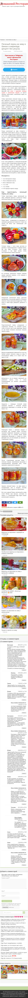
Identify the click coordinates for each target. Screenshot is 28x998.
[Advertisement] (14, 23)
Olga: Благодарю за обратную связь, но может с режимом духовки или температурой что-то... (13, 920)
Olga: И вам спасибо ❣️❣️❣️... (9, 956)
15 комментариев (7, 51)
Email (3, 896)
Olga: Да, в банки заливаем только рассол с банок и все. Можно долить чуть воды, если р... (13, 927)
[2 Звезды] (3, 507)
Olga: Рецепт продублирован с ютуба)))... (11, 943)
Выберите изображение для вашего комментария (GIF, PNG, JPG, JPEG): (11, 904)
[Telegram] (14, 502)
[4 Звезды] (5, 507)
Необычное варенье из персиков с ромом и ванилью (13, 552)
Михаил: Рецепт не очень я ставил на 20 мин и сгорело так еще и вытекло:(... (13, 923)
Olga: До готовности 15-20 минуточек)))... (11, 958)
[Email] (20, 502)
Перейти (15, 69)
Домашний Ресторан (14, 4)
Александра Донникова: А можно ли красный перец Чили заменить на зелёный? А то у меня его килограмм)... (13, 949)
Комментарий (6, 878)
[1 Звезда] (2, 507)
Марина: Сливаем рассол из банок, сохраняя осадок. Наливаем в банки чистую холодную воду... (13, 940)
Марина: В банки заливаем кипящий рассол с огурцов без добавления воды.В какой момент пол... (13, 935)
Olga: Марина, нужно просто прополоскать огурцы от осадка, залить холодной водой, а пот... (14, 930)
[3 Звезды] (4, 507)
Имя (3, 891)
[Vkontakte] (9, 502)
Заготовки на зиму (11, 39)
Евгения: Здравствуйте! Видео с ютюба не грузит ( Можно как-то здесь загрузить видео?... (14, 953)
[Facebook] (4, 502)
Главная (2, 39)
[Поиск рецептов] (24, 912)
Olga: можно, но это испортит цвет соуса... (12, 945)
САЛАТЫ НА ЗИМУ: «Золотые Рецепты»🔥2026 (11, 591)
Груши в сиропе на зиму (9, 630)
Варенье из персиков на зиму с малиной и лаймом (12, 572)
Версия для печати (23, 513)
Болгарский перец (8, 511)
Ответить (24, 670)
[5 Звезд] (6, 507)
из (23, 644)
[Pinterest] (4, 505)
